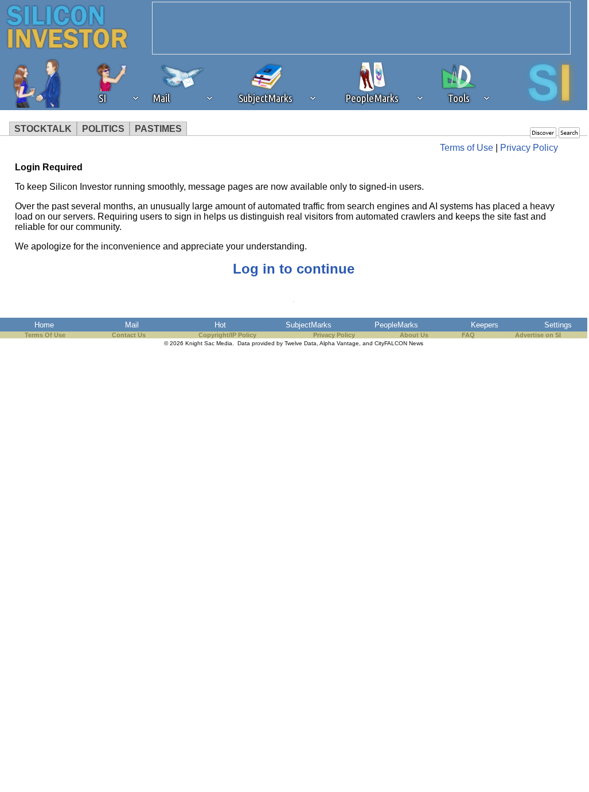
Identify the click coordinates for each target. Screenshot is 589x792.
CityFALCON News (399, 343)
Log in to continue (293, 268)
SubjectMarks (308, 325)
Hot (220, 325)
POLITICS (103, 129)
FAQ (468, 334)
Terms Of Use (45, 334)
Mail (132, 325)
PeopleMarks (396, 325)
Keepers (484, 325)
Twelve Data (300, 343)
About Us (414, 334)
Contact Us (129, 334)
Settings (558, 325)
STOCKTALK (43, 129)
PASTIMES (158, 129)
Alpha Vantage (339, 343)
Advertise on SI (538, 334)
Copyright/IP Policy (227, 334)
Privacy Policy (529, 148)
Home (44, 325)
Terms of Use (466, 148)
